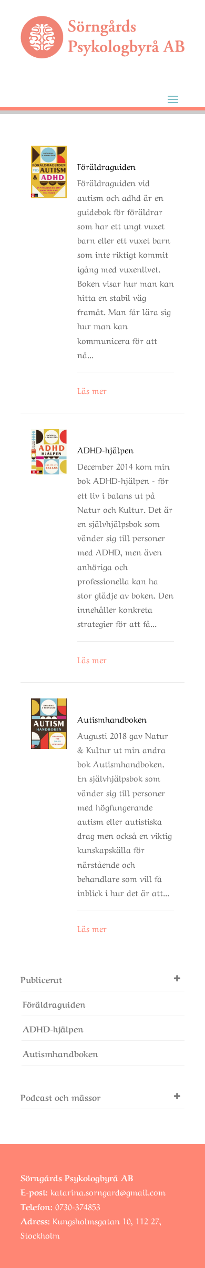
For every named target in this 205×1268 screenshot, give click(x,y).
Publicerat (41, 978)
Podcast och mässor (60, 1096)
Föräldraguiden (106, 165)
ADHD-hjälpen (105, 449)
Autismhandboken (112, 718)
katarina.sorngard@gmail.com (108, 1191)
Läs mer (92, 389)
